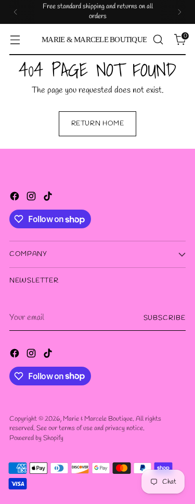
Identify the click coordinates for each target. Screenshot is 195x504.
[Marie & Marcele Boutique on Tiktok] (49, 198)
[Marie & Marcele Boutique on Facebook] (15, 198)
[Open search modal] (157, 39)
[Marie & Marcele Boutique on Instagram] (32, 198)
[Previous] (15, 12)
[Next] (179, 12)
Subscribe (165, 318)
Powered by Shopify (36, 438)
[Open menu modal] (14, 39)
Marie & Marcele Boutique (98, 419)
